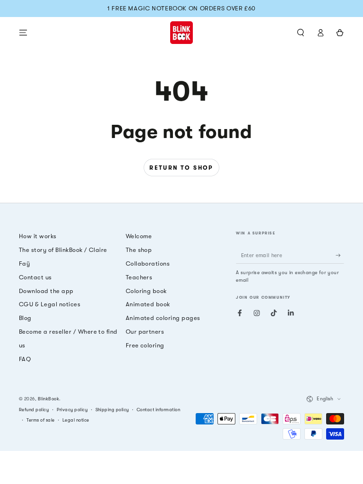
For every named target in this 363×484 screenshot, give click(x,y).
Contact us (35, 277)
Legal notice (75, 420)
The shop (139, 249)
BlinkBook (48, 398)
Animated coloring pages (163, 317)
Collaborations (148, 263)
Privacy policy (72, 409)
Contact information (158, 409)
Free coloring (145, 345)
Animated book (148, 304)
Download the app (46, 290)
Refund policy (34, 409)
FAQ (25, 359)
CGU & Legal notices (49, 304)
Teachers (139, 277)
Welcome (139, 236)
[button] (301, 32)
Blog (25, 317)
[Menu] (23, 32)
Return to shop (181, 167)
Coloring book (146, 290)
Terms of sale (40, 420)
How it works (38, 236)
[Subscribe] (340, 255)
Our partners (145, 331)
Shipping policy (112, 409)
